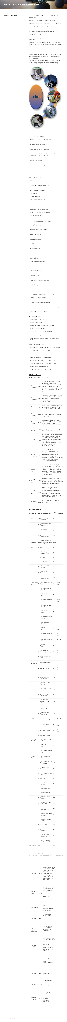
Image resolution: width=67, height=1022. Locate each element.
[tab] (46, 316)
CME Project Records (35, 375)
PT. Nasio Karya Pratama (23, 4)
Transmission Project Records (37, 853)
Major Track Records (35, 316)
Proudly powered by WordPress (10, 1018)
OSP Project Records (35, 509)
